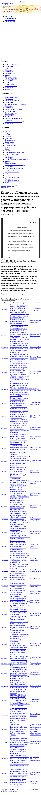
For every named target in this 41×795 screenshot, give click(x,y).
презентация (5, 321)
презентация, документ (5, 578)
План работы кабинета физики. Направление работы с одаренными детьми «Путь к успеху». (18, 437)
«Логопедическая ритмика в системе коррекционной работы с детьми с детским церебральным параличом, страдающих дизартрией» (20, 773)
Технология (9, 179)
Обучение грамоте (11, 77)
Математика (9, 71)
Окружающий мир (11, 79)
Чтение (7, 89)
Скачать (3, 259)
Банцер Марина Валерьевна (35, 494)
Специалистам (10, 21)
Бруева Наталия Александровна (35, 571)
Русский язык (9, 84)
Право (7, 175)
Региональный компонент (13, 118)
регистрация (5, 4)
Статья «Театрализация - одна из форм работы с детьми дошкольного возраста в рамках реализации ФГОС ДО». (18, 471)
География (8, 136)
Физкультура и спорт (12, 181)
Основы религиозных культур (15, 165)
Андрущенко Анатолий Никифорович (35, 758)
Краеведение (9, 142)
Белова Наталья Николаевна (35, 560)
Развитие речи (10, 115)
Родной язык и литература (14, 168)
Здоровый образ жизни (12, 100)
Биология (8, 135)
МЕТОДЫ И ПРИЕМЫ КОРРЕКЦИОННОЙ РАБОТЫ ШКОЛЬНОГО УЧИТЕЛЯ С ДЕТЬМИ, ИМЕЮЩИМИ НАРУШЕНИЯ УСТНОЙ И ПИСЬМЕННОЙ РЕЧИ (20, 700)
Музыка (7, 75)
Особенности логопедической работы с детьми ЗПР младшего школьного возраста (19, 570)
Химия (7, 149)
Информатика (9, 66)
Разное (7, 82)
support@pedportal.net (10, 791)
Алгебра (7, 131)
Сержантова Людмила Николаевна (34, 546)
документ (4, 309)
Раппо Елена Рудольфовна (34, 471)
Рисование (8, 120)
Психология (9, 80)
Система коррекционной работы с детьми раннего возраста (18, 663)
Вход (11, 4)
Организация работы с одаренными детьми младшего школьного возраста (18, 578)
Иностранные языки (12, 154)
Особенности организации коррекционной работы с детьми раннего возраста (19, 658)
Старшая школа (10, 20)
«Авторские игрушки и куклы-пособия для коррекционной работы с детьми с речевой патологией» (18, 782)
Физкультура (9, 87)
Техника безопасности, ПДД (14, 122)
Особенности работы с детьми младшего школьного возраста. (18, 592)
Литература (9, 158)
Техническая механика (12, 177)
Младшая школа (10, 18)
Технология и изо (11, 86)
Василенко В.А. (35, 578)
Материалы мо (10, 73)
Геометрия (8, 138)
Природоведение (10, 145)
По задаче (10, 186)
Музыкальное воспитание (13, 109)
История (8, 68)
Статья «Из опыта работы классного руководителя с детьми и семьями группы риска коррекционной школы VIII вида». (19, 357)
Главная (3, 186)
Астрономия (9, 133)
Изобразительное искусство (14, 152)
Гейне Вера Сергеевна (34, 782)
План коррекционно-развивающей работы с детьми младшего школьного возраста (18, 585)
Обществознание (10, 163)
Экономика (8, 182)
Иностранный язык (11, 64)
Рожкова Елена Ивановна (35, 715)
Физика (7, 147)
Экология (8, 150)
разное (3, 416)
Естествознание (10, 140)
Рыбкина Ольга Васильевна (35, 372)
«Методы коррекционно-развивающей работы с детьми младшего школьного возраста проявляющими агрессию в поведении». (19, 428)
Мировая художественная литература (17, 159)
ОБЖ (6, 173)
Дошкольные (9, 16)
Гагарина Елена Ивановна (35, 358)
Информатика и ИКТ (12, 172)
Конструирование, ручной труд (15, 104)
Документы (9, 99)
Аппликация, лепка (11, 97)
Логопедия (8, 70)
